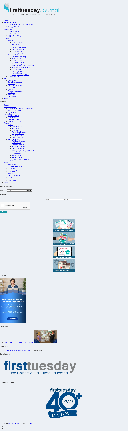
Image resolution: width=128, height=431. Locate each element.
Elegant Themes (13, 423)
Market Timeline (17, 73)
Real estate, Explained (19, 62)
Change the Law (17, 51)
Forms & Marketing (10, 22)
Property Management (19, 64)
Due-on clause (16, 69)
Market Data (8, 30)
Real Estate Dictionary (19, 57)
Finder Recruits (17, 71)
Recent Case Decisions (19, 48)
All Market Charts (13, 31)
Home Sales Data (13, 33)
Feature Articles (17, 42)
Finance (10, 89)
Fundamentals (12, 80)
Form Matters (12, 96)
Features (6, 39)
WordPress (31, 423)
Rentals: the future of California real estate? (17, 350)
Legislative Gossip (18, 49)
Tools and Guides (13, 55)
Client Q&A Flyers (14, 28)
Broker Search (16, 58)
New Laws (15, 46)
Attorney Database (18, 60)
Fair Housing (12, 87)
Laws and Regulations (15, 85)
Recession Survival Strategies (21, 67)
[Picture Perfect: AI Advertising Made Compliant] (45, 342)
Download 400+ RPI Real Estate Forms (20, 24)
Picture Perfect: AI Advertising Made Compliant (19, 342)
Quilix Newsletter (13, 76)
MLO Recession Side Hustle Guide (23, 66)
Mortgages (11, 94)
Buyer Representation (15, 82)
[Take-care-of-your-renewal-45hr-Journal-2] (13, 323)
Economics (11, 84)
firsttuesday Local (13, 35)
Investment (11, 93)
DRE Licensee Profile (15, 37)
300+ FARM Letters (14, 26)
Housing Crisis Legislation (20, 75)
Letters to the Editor (18, 53)
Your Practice (16, 44)
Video (6, 98)
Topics (6, 78)
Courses (6, 21)
